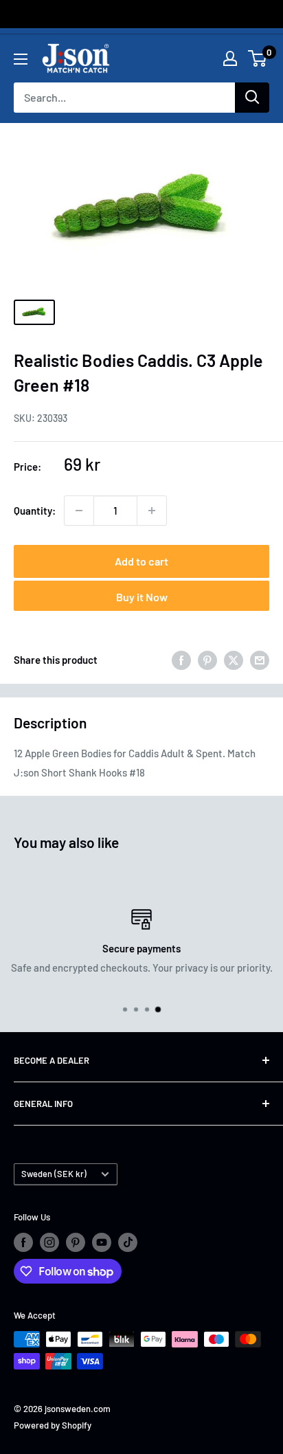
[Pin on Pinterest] (207, 659)
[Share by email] (259, 659)
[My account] (230, 58)
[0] (258, 58)
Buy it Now (142, 596)
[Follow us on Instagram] (49, 1242)
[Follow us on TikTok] (127, 1242)
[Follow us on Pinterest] (75, 1242)
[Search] (252, 97)
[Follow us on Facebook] (23, 1242)
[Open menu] (20, 59)
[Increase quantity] (151, 510)
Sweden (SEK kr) (54, 1173)
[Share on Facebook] (181, 659)
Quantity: (35, 510)
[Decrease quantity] (79, 510)
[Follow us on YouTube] (101, 1242)
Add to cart (141, 561)
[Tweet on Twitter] (233, 659)
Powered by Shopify (52, 1425)
